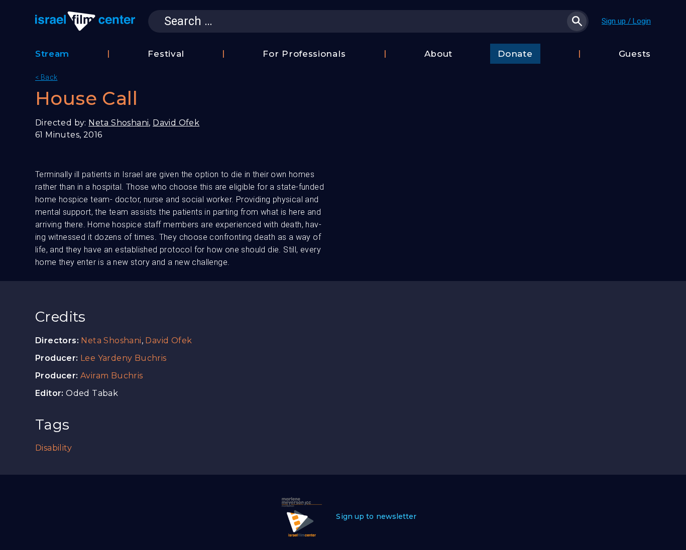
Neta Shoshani (118, 122)
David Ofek (176, 122)
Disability (53, 448)
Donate (515, 54)
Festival (166, 54)
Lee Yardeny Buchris (123, 358)
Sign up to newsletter (376, 516)
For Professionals (304, 54)
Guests (635, 54)
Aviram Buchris (111, 375)
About (438, 54)
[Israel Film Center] (85, 21)
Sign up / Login (626, 21)
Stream (52, 54)
